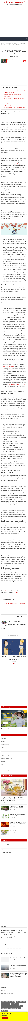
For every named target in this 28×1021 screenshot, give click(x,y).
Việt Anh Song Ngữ (14, 621)
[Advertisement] (14, 21)
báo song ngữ (5, 1008)
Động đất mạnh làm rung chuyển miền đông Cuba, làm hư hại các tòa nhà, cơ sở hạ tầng (18, 975)
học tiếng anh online (7, 1006)
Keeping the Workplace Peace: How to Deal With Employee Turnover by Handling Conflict (14, 658)
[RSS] (19, 949)
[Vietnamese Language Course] (14, 718)
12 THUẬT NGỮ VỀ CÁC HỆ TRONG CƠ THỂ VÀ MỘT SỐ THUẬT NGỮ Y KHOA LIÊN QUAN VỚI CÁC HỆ (12, 799)
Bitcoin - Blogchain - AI (7, 758)
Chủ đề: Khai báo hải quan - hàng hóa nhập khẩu (18, 958)
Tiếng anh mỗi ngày (18, 1006)
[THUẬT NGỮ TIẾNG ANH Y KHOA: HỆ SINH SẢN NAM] (5, 808)
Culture (4, 767)
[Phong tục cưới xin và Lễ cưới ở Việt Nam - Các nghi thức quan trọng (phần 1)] (5, 824)
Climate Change (5, 744)
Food (3, 764)
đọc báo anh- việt (6, 1001)
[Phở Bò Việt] (5, 832)
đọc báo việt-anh (6, 1003)
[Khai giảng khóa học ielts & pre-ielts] (14, 60)
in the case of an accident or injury (16, 384)
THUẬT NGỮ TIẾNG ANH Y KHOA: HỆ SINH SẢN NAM (17, 807)
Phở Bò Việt (13, 830)
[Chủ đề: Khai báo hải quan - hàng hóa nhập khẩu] (5, 959)
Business (15, 43)
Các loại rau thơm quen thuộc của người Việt (17, 815)
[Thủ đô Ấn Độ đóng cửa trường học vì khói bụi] (5, 967)
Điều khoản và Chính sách (7, 993)
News (3, 849)
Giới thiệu (3, 987)
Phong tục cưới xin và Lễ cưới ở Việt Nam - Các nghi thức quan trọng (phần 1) (18, 824)
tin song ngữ (5, 1010)
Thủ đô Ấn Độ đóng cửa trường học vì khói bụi (18, 966)
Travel (3, 761)
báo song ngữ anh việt (15, 1008)
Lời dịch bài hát (5, 847)
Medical (4, 741)
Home (2, 43)
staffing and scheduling (9, 366)
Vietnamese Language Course (10, 729)
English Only (8, 43)
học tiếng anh (14, 1003)
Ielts (17, 1001)
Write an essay (5, 770)
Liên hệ (3, 990)
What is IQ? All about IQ (9, 607)
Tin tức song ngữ (6, 844)
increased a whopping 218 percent (14, 164)
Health (3, 752)
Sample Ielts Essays (6, 852)
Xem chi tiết (5, 1018)
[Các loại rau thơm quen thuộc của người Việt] (5, 816)
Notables (4, 738)
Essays (13, 1001)
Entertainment (5, 755)
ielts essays (22, 1001)
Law (3, 747)
